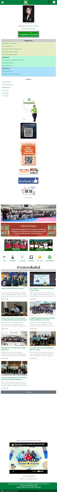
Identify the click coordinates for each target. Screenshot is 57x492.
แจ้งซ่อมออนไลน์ (28, 197)
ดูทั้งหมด (29, 392)
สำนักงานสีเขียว (5, 96)
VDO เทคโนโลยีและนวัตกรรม (30, 479)
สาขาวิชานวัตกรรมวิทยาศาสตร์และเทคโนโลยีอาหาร (13, 60)
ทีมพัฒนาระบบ (53, 491)
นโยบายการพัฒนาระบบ (43, 491)
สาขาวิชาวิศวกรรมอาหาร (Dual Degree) (11, 74)
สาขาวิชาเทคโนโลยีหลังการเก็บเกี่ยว (10, 52)
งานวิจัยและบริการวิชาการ (7, 85)
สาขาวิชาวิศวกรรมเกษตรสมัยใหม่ (9, 43)
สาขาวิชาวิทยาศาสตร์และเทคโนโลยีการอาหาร (12, 49)
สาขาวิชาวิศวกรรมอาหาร (7, 46)
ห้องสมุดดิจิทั (5, 93)
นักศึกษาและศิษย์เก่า (6, 82)
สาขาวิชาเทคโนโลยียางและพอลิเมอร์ (10, 54)
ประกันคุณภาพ (5, 90)
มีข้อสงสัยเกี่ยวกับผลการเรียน (28, 29)
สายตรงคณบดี (28, 23)
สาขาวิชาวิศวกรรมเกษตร (7, 63)
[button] (5, 213)
